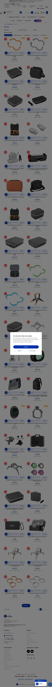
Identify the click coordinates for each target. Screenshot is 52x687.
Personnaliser (32, 350)
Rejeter (19, 350)
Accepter (26, 347)
